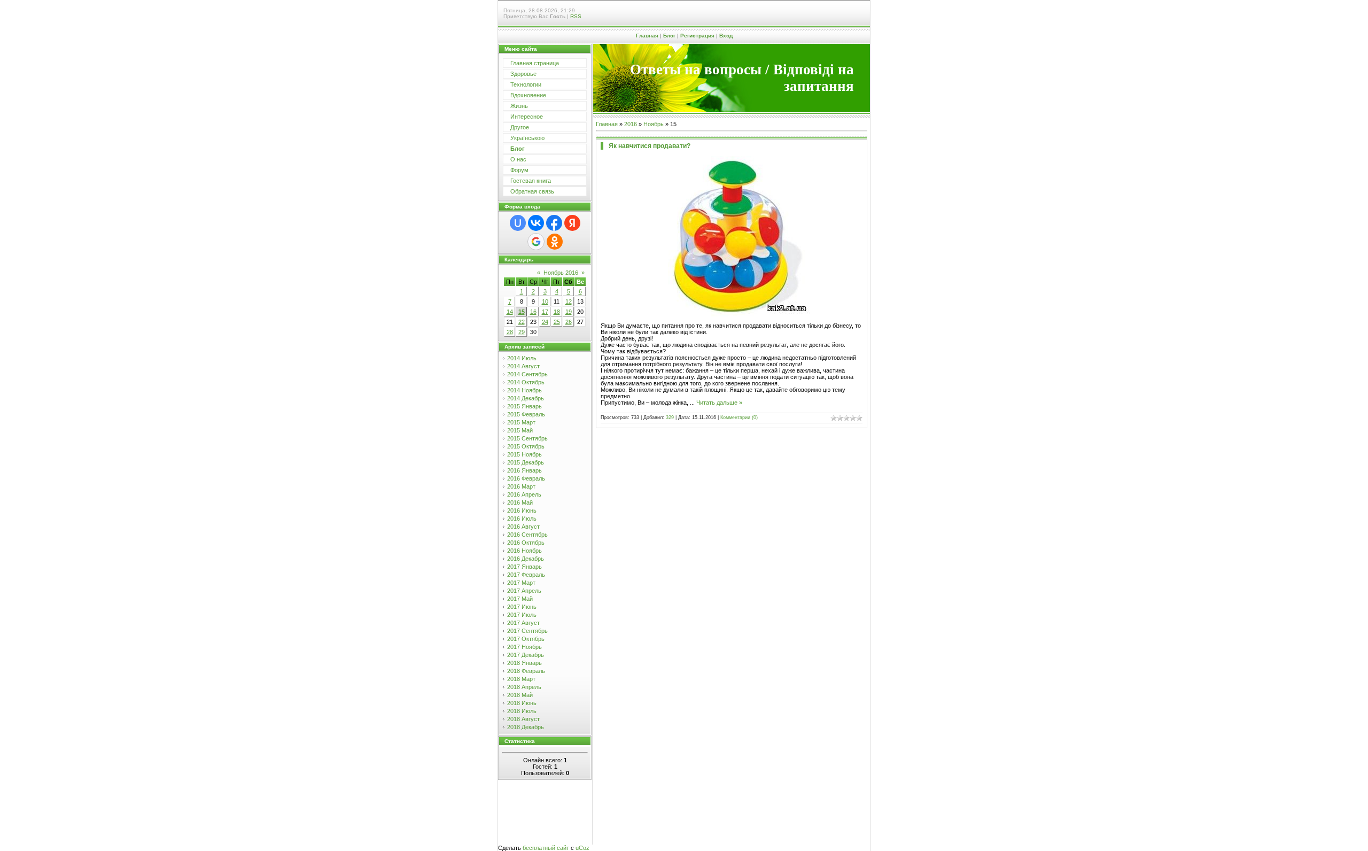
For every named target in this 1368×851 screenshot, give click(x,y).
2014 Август (523, 366)
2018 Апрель (524, 687)
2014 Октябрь (526, 382)
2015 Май (520, 430)
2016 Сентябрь (527, 534)
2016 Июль (522, 518)
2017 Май (520, 598)
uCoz (582, 848)
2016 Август (523, 526)
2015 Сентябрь (527, 438)
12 (568, 301)
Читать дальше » (719, 402)
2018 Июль (522, 711)
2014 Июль (522, 358)
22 (521, 322)
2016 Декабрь (525, 558)
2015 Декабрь (525, 462)
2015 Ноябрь (524, 454)
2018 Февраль (526, 671)
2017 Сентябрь (527, 631)
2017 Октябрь (526, 639)
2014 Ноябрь (524, 390)
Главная (647, 35)
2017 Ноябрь (524, 647)
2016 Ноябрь (524, 550)
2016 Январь (524, 470)
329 (670, 417)
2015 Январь (524, 406)
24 (545, 322)
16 (533, 311)
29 (521, 332)
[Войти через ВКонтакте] (536, 223)
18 (557, 311)
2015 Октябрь (526, 446)
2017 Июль (522, 615)
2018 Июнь (522, 703)
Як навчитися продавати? (649, 146)
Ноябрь (653, 124)
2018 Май (520, 695)
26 (568, 322)
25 (557, 322)
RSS (575, 16)
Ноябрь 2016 (560, 272)
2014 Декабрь (525, 398)
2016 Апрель (524, 494)
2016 (630, 124)
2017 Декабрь (525, 655)
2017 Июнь (522, 607)
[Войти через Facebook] (554, 223)
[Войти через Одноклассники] (555, 242)
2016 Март (521, 486)
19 (568, 311)
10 (545, 301)
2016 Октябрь (526, 542)
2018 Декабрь (525, 727)
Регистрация (697, 35)
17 (545, 311)
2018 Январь (524, 663)
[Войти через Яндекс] (572, 223)
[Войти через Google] (536, 241)
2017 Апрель (524, 590)
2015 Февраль (526, 414)
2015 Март (521, 422)
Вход (726, 35)
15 (521, 311)
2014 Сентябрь (527, 374)
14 (510, 311)
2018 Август (523, 719)
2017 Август (523, 623)
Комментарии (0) (739, 417)
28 (510, 332)
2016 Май (520, 502)
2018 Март (521, 679)
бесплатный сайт (546, 848)
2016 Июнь (522, 510)
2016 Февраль (526, 478)
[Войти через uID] (518, 223)
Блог (669, 35)
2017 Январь (524, 566)
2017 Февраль (526, 574)
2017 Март (521, 582)
